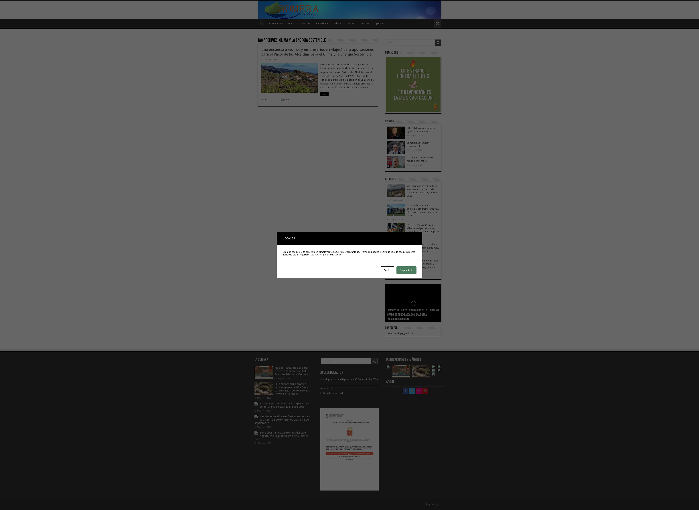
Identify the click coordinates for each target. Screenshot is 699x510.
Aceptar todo (406, 270)
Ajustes (387, 270)
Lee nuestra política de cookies (327, 254)
